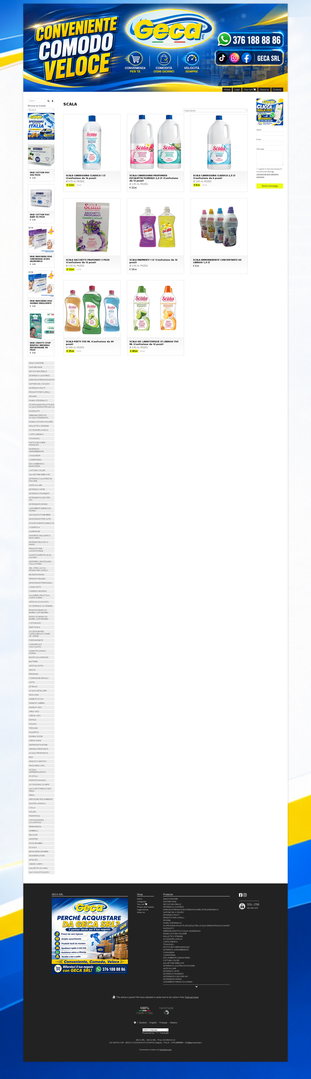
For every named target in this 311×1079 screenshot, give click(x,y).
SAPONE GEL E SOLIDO (39, 384)
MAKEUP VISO (35, 707)
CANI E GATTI (35, 587)
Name (258, 129)
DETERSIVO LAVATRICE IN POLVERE (40, 479)
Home (227, 89)
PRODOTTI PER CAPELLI (39, 392)
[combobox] (215, 110)
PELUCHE (33, 835)
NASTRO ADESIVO (37, 803)
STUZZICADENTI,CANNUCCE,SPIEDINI (42, 523)
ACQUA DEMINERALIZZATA (37, 770)
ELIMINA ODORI (36, 736)
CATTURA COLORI (37, 470)
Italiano (173, 1022)
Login (237, 89)
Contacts (277, 89)
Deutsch (143, 1022)
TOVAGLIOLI (34, 438)
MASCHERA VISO (37, 765)
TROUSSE (33, 728)
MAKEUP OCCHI (36, 699)
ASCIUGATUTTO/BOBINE (40, 514)
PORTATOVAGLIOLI (37, 780)
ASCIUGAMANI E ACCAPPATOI (36, 821)
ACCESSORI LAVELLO (38, 430)
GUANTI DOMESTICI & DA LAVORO (40, 556)
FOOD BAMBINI (35, 843)
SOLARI (32, 811)
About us (264, 89)
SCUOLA (33, 847)
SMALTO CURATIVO (37, 761)
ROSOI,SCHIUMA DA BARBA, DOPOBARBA (38, 611)
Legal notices (142, 909)
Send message (270, 186)
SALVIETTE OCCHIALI (38, 868)
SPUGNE (33, 396)
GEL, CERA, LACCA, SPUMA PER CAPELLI (38, 569)
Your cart (248, 89)
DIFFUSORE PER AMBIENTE (41, 799)
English (153, 1022)
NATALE (32, 719)
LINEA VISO (34, 711)
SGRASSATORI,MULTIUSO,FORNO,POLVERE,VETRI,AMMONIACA (42, 379)
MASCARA (34, 695)
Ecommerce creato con (155, 1049)
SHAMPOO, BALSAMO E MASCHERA (39, 536)
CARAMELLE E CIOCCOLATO (35, 645)
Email (258, 139)
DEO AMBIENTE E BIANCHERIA (36, 465)
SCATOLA (33, 776)
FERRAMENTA (35, 826)
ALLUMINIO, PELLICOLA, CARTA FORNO (39, 596)
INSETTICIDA (34, 627)
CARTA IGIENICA (36, 434)
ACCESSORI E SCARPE (39, 784)
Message (260, 149)
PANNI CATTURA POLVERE (41, 421)
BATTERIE (33, 661)
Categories (141, 901)
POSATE (32, 724)
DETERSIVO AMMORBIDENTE (36, 450)
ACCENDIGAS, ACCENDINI (40, 606)
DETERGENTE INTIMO (38, 504)
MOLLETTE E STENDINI (39, 426)
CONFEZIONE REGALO (38, 678)
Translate (164, 1032)
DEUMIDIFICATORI (36, 855)
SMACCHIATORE (36, 363)
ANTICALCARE (35, 485)
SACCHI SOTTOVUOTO (39, 872)
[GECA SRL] (155, 48)
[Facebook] (240, 895)
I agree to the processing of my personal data (269, 173)
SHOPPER (33, 839)
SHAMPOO (34, 732)
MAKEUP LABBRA (37, 703)
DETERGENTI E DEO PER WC (39, 498)
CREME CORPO (36, 864)
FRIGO (31, 795)
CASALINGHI (34, 455)
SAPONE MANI (35, 367)
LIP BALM (33, 686)
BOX (31, 757)
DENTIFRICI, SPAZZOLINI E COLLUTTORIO (40, 562)
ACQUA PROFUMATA (38, 753)
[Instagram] (245, 895)
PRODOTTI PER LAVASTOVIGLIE (36, 549)
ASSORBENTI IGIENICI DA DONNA (40, 509)
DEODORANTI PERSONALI (40, 583)
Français (163, 1022)
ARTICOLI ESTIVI (36, 665)
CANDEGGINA (35, 459)
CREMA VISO (35, 715)
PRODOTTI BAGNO (37, 578)
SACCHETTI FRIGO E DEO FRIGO (40, 789)
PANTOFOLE (34, 816)
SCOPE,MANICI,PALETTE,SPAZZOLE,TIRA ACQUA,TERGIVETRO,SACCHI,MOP (42, 405)
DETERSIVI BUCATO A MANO (38, 543)
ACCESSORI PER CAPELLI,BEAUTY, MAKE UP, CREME (39, 633)
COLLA (32, 807)
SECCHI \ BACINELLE (38, 371)
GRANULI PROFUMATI (38, 749)
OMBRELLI (33, 830)
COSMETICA (34, 527)
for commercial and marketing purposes (267, 174)
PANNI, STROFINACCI (38, 400)
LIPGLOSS (33, 859)
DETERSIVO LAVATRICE (39, 375)
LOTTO (32, 682)
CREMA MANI (35, 740)
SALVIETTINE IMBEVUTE (39, 474)
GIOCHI (32, 670)
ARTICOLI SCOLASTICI (39, 602)
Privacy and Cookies (145, 907)
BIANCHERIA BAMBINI (38, 851)
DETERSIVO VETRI (37, 489)
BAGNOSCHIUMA (36, 574)
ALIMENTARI (34, 531)
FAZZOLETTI (34, 411)
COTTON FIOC (35, 623)
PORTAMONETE (36, 640)
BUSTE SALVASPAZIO (38, 657)
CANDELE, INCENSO (38, 591)
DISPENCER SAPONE (38, 744)
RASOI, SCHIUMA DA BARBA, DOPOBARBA (38, 617)
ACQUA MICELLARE (38, 690)
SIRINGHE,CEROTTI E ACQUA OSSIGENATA (38, 416)
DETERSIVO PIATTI (37, 388)
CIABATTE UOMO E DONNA (37, 652)
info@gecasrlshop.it (193, 1042)
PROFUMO (33, 674)
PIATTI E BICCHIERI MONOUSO (37, 443)
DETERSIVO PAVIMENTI (39, 493)
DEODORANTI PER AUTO (40, 519)
